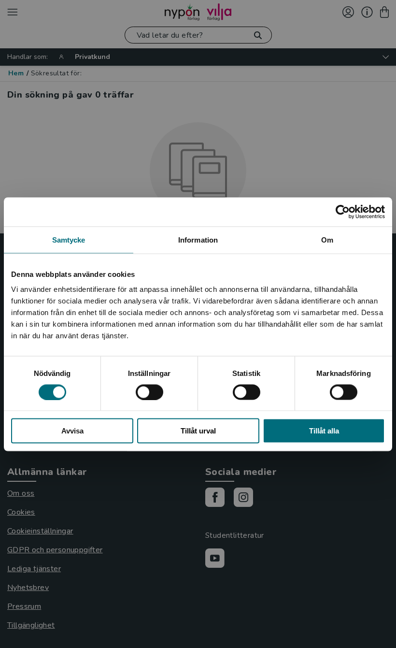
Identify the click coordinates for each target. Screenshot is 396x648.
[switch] (149, 392)
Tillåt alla (324, 431)
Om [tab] (327, 239)
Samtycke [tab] (68, 239)
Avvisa (72, 431)
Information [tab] (198, 239)
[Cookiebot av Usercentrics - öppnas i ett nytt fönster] (342, 211)
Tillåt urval (198, 431)
